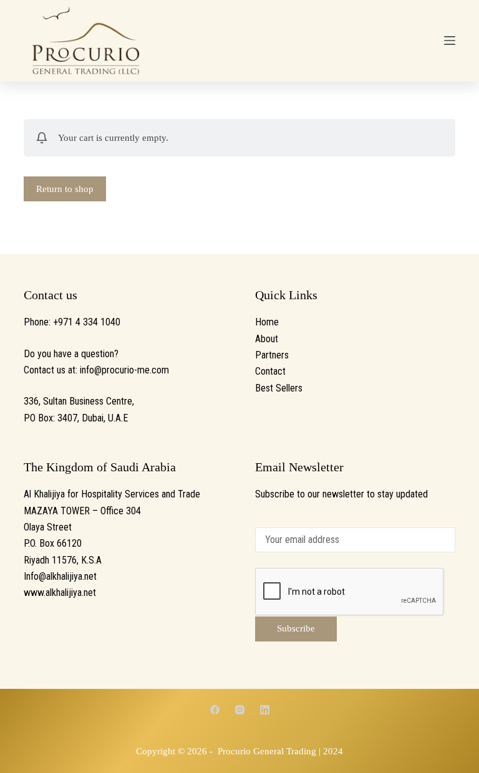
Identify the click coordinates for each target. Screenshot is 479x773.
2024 (333, 751)
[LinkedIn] (264, 709)
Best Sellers (278, 388)
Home (267, 322)
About (266, 339)
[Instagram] (239, 709)
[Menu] (449, 40)
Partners (272, 355)
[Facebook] (215, 709)
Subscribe (296, 628)
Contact (270, 371)
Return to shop (65, 189)
